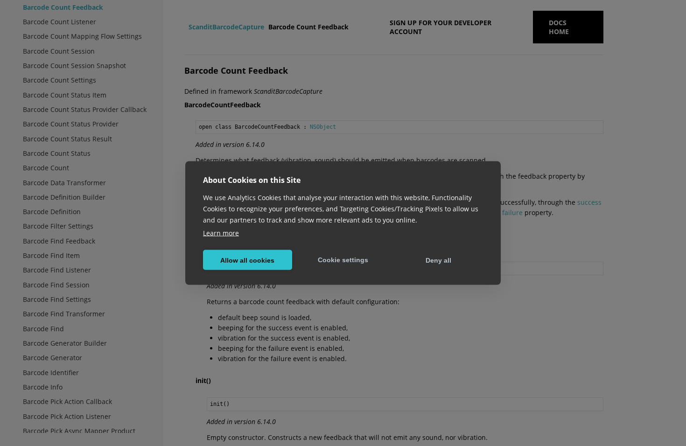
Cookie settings (343, 259)
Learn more (221, 233)
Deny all (438, 260)
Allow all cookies (247, 260)
